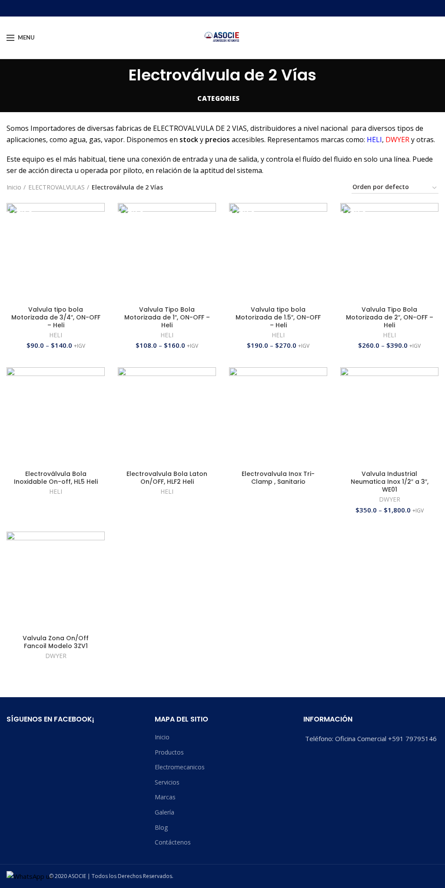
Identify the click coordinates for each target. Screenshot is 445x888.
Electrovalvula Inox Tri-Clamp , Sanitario (278, 478)
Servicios (167, 782)
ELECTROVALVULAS (56, 187)
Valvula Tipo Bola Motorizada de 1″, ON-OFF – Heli (167, 317)
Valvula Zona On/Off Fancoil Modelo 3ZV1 (56, 642)
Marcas (165, 797)
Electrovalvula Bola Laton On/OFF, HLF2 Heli (166, 478)
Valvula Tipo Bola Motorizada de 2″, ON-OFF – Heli (389, 317)
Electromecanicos (180, 767)
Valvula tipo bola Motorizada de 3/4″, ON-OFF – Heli (55, 317)
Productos (169, 752)
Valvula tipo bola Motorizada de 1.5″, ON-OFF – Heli (278, 317)
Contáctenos (173, 842)
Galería (164, 812)
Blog (161, 827)
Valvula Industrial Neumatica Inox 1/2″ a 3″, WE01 (389, 482)
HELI (55, 335)
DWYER (389, 499)
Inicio (14, 187)
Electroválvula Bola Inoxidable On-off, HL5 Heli (56, 478)
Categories (218, 98)
